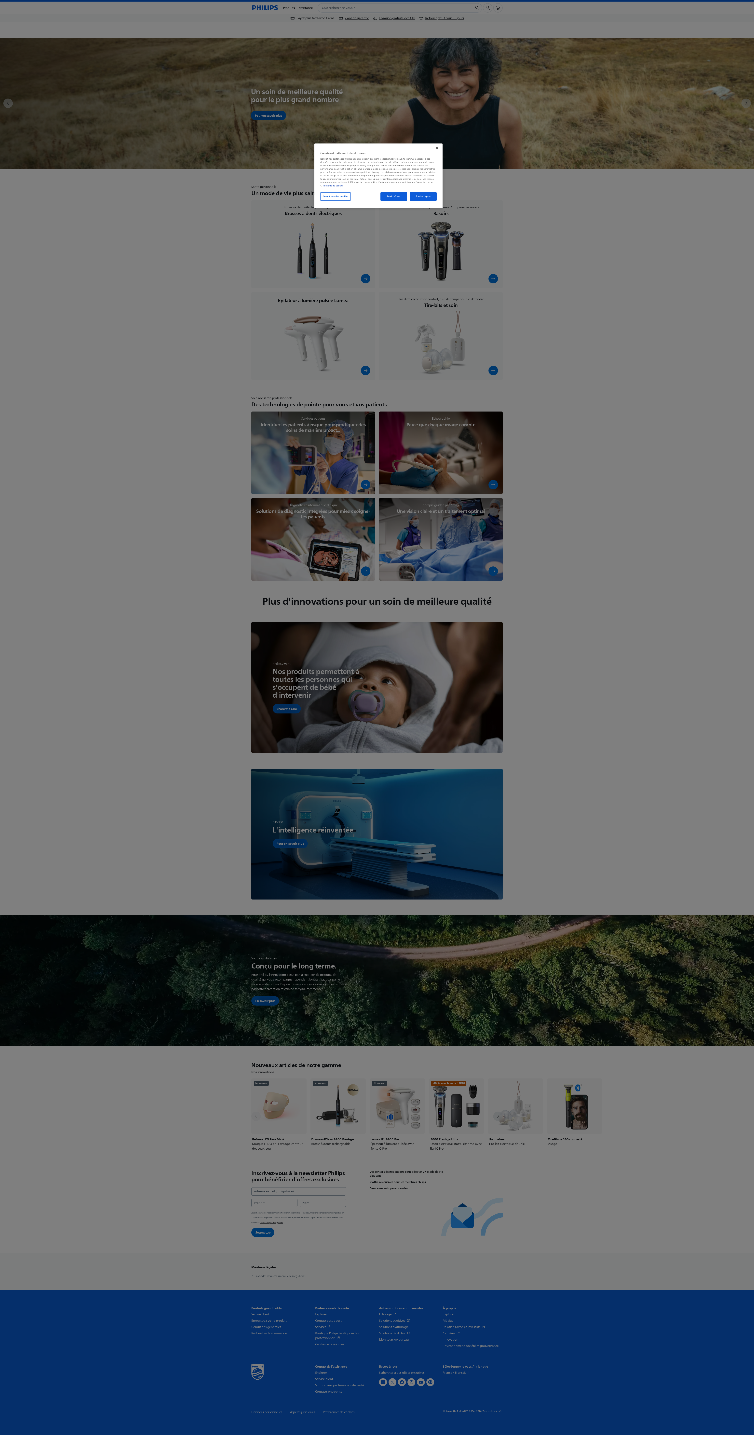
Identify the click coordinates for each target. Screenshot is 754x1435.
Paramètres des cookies (335, 196)
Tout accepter (423, 196)
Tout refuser (394, 196)
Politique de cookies (333, 186)
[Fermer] (437, 148)
